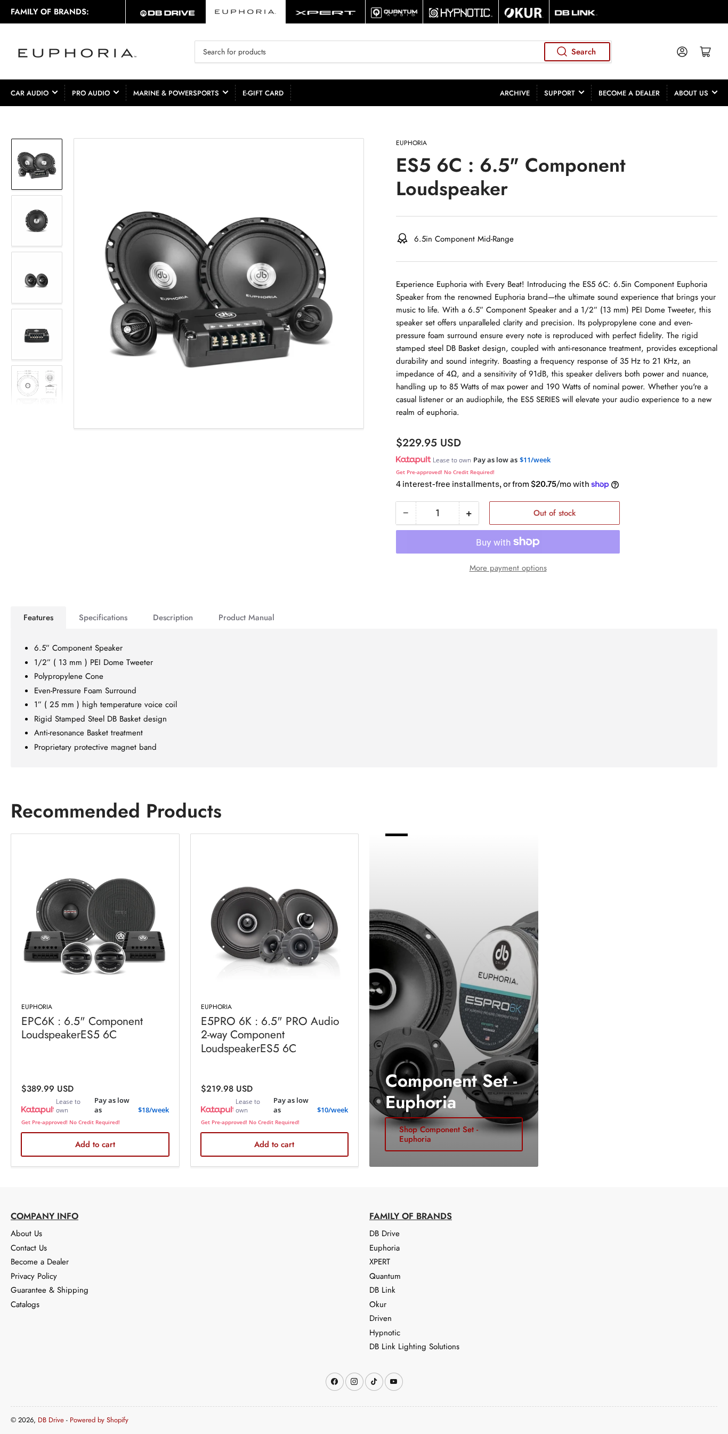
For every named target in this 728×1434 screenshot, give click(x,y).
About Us (691, 93)
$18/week (153, 1110)
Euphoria (411, 143)
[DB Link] (576, 11)
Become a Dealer (629, 93)
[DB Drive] (165, 11)
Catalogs (25, 1304)
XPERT (379, 1262)
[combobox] (403, 52)
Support (559, 93)
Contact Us (29, 1248)
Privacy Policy (34, 1276)
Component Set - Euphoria (451, 1091)
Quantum (385, 1276)
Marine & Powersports (176, 93)
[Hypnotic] (460, 11)
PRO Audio (91, 93)
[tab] (38, 617)
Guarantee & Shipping (49, 1290)
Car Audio (29, 93)
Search (583, 52)
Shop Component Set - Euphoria (438, 1134)
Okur (377, 1304)
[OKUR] (524, 11)
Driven (380, 1318)
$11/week (535, 459)
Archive (515, 93)
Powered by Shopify (99, 1420)
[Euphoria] (245, 11)
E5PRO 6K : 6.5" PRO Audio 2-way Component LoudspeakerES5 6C (270, 1034)
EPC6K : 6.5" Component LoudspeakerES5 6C (82, 1028)
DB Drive (384, 1233)
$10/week (332, 1110)
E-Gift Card (263, 93)
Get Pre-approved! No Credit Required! (445, 472)
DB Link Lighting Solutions (414, 1346)
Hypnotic (384, 1333)
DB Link (382, 1290)
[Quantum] (394, 11)
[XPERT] (325, 11)
